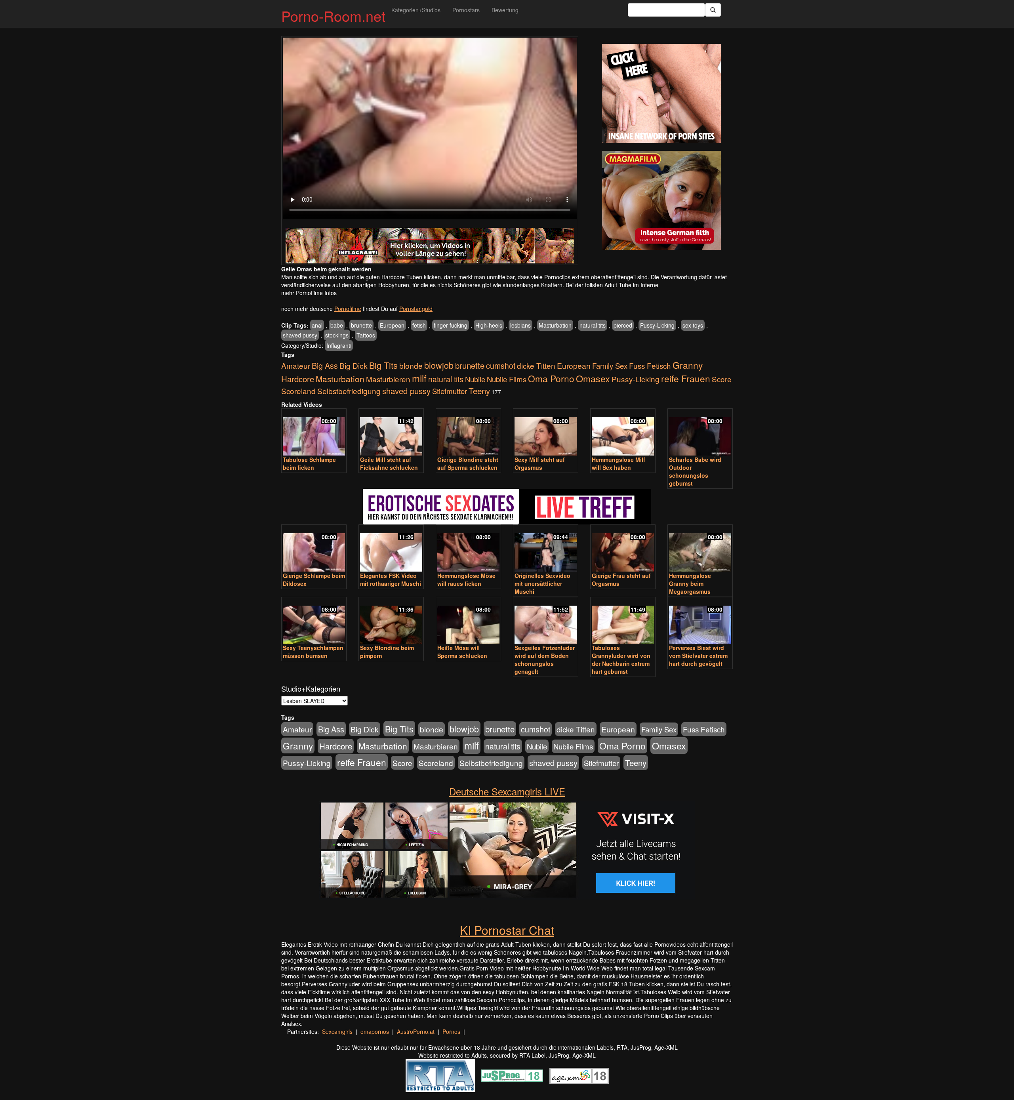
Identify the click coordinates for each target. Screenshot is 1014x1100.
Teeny (479, 391)
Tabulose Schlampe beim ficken (309, 463)
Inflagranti (338, 345)
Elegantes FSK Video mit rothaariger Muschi (390, 579)
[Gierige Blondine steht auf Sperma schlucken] (468, 433)
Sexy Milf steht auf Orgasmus (540, 463)
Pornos (451, 1031)
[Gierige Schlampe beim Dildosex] (314, 549)
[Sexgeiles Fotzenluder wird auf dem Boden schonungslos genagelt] (546, 621)
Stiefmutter (449, 391)
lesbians (520, 325)
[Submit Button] (713, 10)
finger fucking (450, 325)
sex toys (692, 325)
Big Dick (353, 365)
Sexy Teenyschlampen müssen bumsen (313, 652)
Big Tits (383, 365)
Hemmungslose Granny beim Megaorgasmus (690, 583)
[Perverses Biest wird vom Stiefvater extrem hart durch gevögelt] (700, 621)
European (392, 325)
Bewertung (505, 10)
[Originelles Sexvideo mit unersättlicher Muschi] (546, 549)
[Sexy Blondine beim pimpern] (391, 621)
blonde (411, 365)
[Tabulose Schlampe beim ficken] (314, 433)
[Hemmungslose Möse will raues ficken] (468, 549)
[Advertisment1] (661, 93)
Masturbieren (388, 379)
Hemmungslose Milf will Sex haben (618, 463)
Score (722, 379)
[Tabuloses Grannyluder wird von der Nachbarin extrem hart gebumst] (623, 621)
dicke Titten (536, 365)
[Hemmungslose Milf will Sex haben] (623, 433)
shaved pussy (300, 335)
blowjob (439, 365)
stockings (337, 335)
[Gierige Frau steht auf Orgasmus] (623, 549)
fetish (419, 325)
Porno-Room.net (333, 16)
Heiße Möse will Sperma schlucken (462, 652)
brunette (361, 325)
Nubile (475, 379)
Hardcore (297, 379)
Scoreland (298, 390)
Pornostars (466, 10)
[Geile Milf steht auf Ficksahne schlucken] (391, 433)
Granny (688, 364)
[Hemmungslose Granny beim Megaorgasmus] (700, 549)
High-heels (488, 325)
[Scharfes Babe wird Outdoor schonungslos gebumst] (700, 433)
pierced (623, 325)
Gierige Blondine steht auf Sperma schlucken (467, 463)
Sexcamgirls (337, 1031)
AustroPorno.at (416, 1031)
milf (419, 378)
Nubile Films (506, 379)
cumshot (500, 365)
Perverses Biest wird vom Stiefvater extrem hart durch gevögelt (698, 655)
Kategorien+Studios (415, 10)
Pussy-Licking (657, 325)
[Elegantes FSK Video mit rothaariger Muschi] (391, 549)
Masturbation (555, 325)
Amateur (295, 365)
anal (317, 325)
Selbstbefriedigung (349, 390)
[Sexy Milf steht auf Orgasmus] (546, 433)
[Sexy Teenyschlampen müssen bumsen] (314, 621)
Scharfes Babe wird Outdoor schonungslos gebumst (695, 471)
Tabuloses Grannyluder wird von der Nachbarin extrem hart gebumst (621, 659)
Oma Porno (551, 378)
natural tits (592, 325)
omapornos (374, 1031)
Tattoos (365, 335)
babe (336, 325)
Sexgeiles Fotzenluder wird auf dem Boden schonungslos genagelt (545, 659)
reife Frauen (685, 378)
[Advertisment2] (661, 200)
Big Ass (325, 365)
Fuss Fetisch (650, 365)
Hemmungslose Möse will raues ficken (466, 579)
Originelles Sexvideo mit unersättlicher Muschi (542, 583)
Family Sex (609, 365)
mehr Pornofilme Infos (309, 293)
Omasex (593, 378)
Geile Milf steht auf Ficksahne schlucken (389, 463)
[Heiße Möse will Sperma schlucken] (468, 621)
